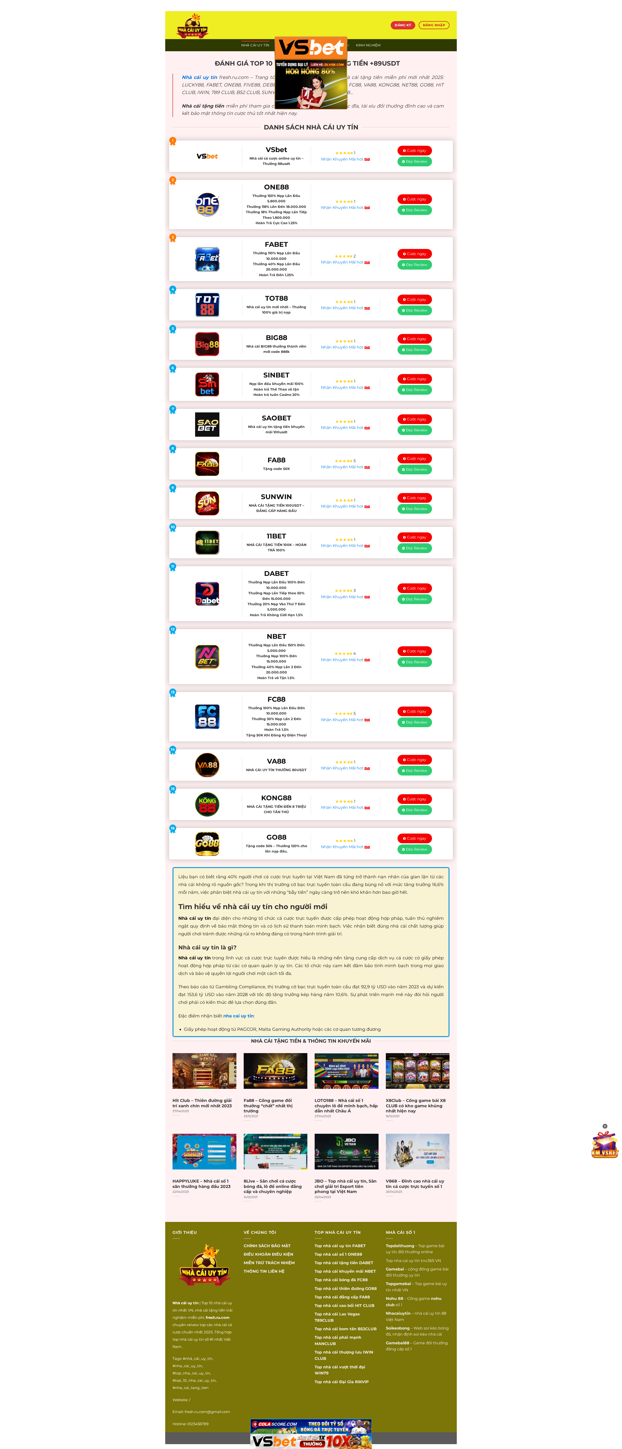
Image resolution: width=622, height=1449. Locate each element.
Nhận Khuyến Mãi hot (342, 159)
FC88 (362, 1280)
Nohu (391, 1298)
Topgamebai (398, 1283)
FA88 (364, 1297)
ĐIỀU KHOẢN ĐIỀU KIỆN (268, 1254)
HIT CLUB (364, 1305)
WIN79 (321, 1373)
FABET (359, 1246)
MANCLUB (325, 1343)
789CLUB (324, 1320)
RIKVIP (362, 1382)
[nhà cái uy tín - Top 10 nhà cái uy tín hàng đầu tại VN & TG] (215, 25)
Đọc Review (416, 161)
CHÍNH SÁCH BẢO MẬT (267, 1246)
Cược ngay (416, 150)
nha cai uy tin (407, 1260)
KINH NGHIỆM (368, 45)
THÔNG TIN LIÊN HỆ (264, 1271)
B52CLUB (367, 1329)
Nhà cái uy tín (199, 77)
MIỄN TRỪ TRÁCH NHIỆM (269, 1263)
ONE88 (355, 1254)
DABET (366, 1263)
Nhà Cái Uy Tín (255, 45)
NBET (370, 1271)
